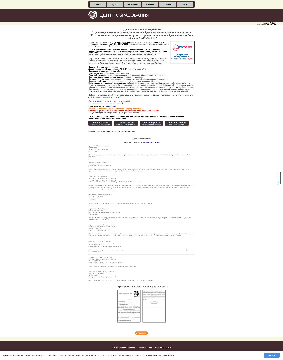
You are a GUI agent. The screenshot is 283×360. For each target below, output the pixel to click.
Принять (271, 355)
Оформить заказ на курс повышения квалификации (100, 123)
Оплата (167, 4)
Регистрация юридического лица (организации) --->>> (108, 103)
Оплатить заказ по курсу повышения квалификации (126, 123)
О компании (132, 4)
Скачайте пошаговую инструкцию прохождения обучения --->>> (111, 131)
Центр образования (128, 347)
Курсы (115, 4)
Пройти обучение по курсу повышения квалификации (151, 123)
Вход (185, 4)
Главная (98, 4)
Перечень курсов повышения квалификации (177, 123)
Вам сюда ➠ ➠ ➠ (153, 142)
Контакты (150, 4)
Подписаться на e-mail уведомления (150, 347)
